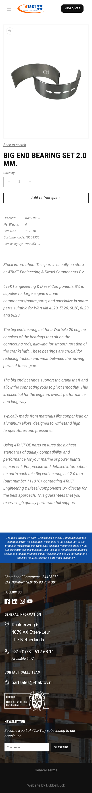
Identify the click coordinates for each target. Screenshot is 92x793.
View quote (72, 8)
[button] (9, 9)
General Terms (46, 770)
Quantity (9, 173)
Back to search (14, 145)
